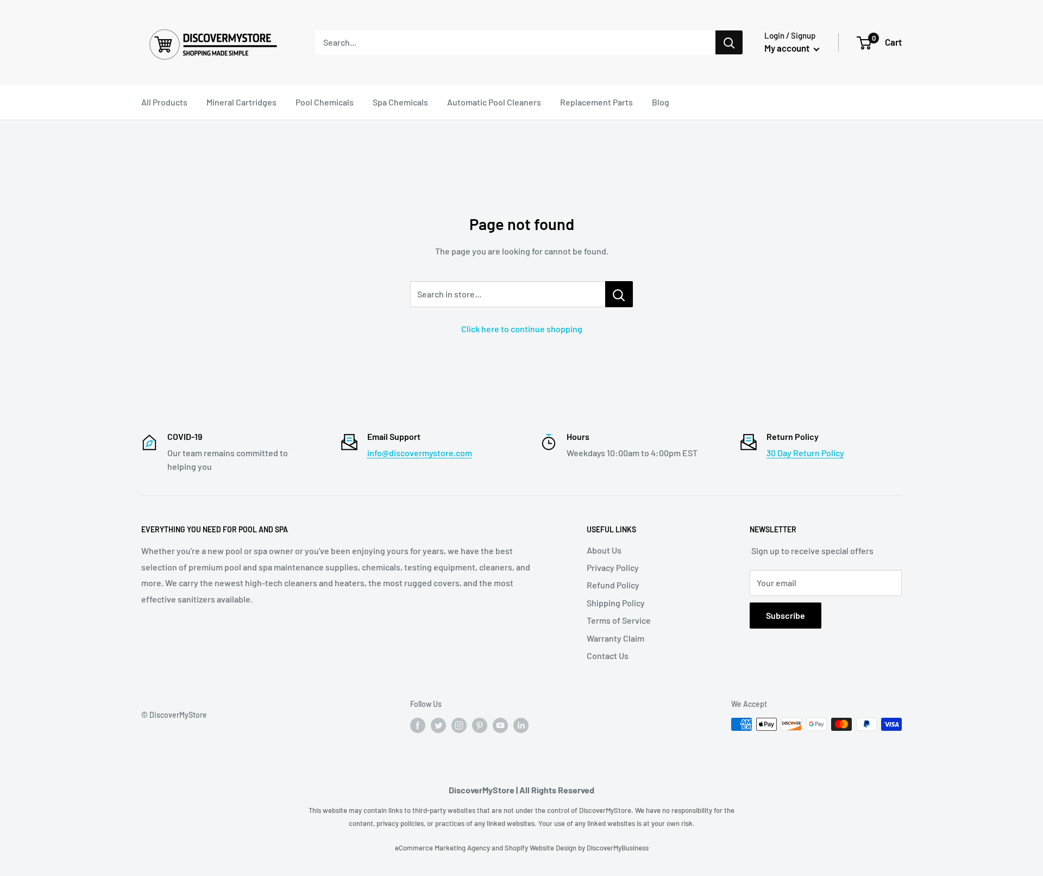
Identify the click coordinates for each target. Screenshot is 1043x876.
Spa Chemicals (400, 102)
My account (787, 47)
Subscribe (785, 615)
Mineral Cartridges (241, 102)
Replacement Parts (596, 102)
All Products (164, 102)
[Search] (729, 42)
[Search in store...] (619, 294)
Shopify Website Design (541, 847)
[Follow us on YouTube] (500, 725)
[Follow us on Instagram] (459, 725)
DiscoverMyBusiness (618, 847)
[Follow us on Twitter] (438, 725)
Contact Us (608, 655)
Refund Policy (613, 585)
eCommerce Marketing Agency (443, 847)
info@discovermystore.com (419, 453)
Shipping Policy (616, 603)
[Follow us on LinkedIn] (521, 725)
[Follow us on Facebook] (417, 725)
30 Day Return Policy (805, 453)
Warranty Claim (615, 638)
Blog (660, 102)
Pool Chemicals (325, 102)
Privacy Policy (613, 567)
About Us (604, 550)
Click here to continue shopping (521, 329)
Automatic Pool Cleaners (494, 102)
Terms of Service (619, 620)
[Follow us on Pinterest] (479, 725)
